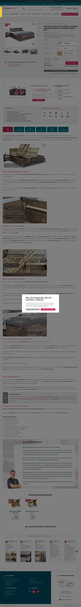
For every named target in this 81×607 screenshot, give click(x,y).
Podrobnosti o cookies (43, 306)
